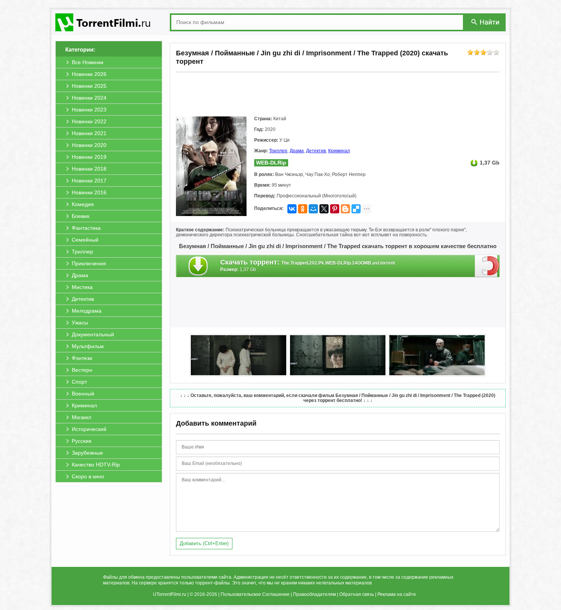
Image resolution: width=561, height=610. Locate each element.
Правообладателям (314, 594)
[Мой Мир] (313, 208)
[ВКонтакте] (292, 208)
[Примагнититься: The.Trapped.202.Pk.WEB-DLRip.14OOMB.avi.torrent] (487, 266)
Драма (297, 150)
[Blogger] (345, 208)
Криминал (339, 150)
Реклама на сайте (396, 594)
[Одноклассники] (302, 208)
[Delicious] (356, 208)
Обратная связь (356, 594)
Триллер (278, 150)
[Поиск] (486, 22)
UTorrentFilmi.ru (169, 594)
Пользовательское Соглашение (255, 594)
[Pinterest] (334, 208)
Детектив (316, 150)
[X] (324, 208)
